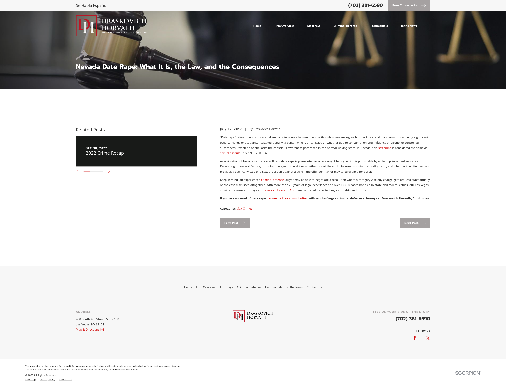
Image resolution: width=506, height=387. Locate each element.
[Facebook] (415, 338)
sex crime (384, 148)
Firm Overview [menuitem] (284, 26)
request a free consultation (287, 198)
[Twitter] (428, 338)
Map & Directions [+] (90, 329)
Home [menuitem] (257, 26)
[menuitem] (30, 379)
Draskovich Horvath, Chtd (279, 190)
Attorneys (226, 287)
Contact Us (314, 287)
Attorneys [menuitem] (313, 26)
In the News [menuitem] (409, 26)
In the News (294, 287)
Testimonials (273, 287)
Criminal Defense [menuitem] (345, 26)
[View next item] (109, 171)
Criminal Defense (249, 287)
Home (188, 287)
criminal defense (272, 180)
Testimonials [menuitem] (379, 26)
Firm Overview (205, 287)
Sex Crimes (244, 208)
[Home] (111, 25)
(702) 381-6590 (365, 5)
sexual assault (230, 153)
